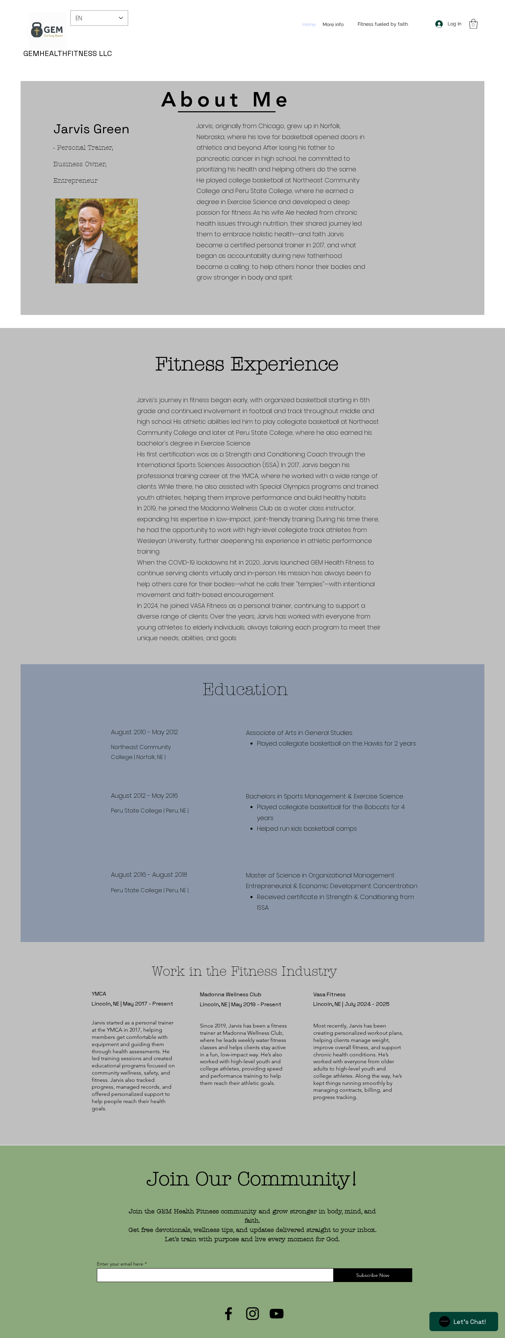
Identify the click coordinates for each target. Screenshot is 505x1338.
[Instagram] (252, 1313)
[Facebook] (228, 1313)
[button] (473, 24)
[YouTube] (276, 1313)
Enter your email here (120, 1263)
